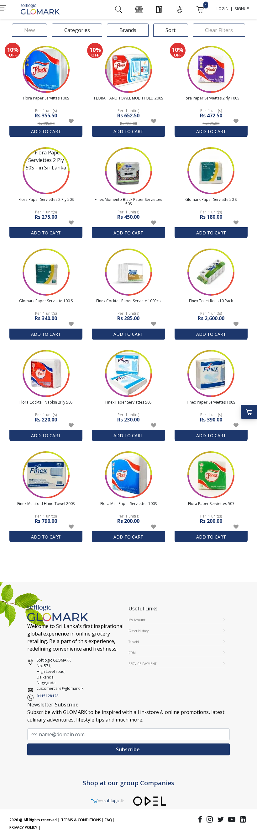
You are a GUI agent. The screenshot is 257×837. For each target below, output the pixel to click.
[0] (200, 9)
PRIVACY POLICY (23, 827)
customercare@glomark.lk (60, 688)
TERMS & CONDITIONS (81, 820)
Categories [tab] (77, 30)
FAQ (108, 820)
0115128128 (48, 696)
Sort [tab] (170, 30)
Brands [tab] (127, 30)
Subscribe (128, 749)
